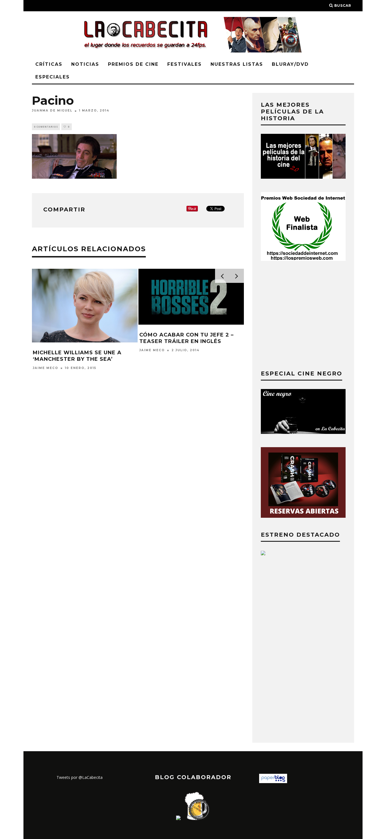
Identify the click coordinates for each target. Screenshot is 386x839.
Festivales (184, 64)
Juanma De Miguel (52, 111)
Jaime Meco (45, 368)
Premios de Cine (133, 64)
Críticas (48, 64)
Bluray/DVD (290, 64)
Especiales (52, 77)
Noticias (85, 64)
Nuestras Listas (237, 64)
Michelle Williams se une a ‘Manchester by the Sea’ (77, 355)
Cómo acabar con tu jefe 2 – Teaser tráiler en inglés (186, 338)
